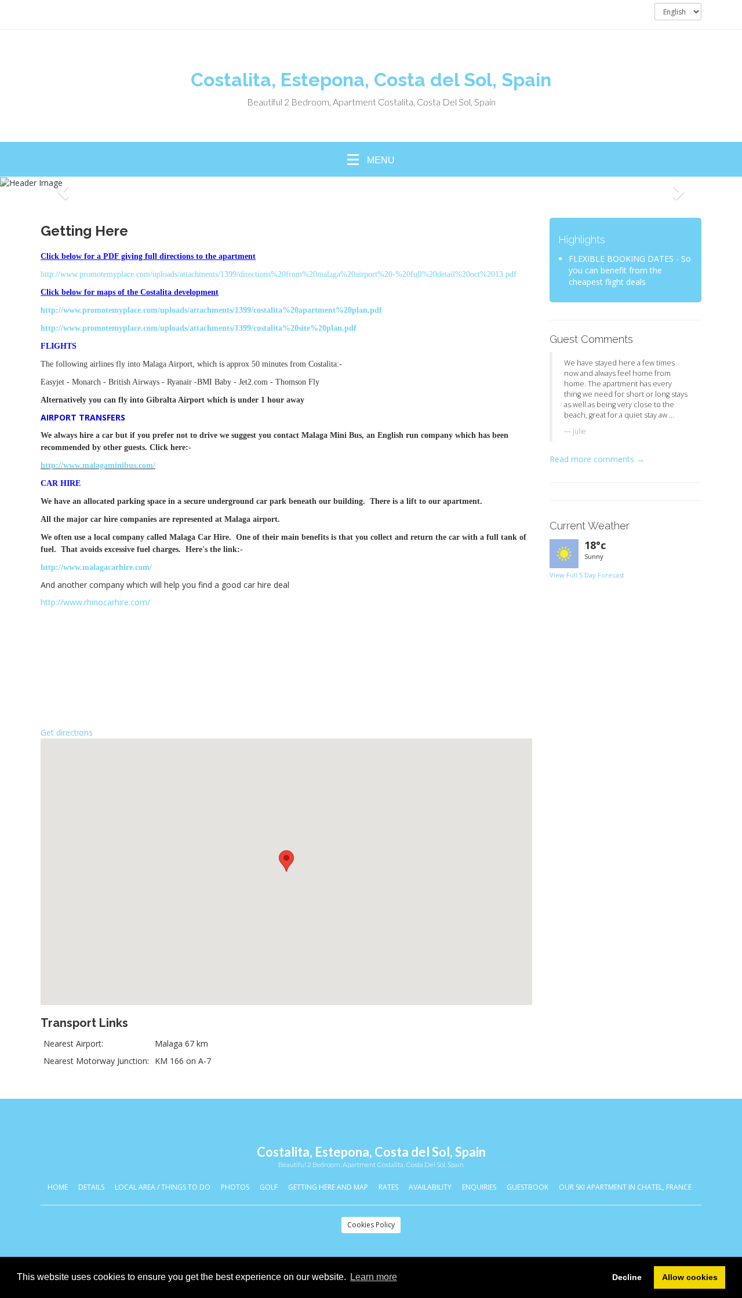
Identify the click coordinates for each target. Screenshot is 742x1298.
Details (91, 1187)
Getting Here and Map (328, 1187)
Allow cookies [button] (690, 1277)
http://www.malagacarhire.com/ (96, 567)
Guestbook (527, 1187)
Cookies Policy (371, 1225)
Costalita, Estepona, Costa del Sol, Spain (371, 80)
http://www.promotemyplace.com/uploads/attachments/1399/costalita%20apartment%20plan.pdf (211, 310)
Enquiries (479, 1187)
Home (58, 1187)
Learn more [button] (373, 1277)
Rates (388, 1187)
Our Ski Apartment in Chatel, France (625, 1187)
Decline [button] (627, 1277)
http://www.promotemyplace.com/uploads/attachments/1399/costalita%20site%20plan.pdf (199, 328)
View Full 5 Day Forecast (587, 575)
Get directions (67, 732)
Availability (430, 1187)
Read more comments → (597, 459)
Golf (269, 1187)
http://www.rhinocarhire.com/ (95, 602)
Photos (235, 1187)
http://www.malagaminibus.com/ (98, 465)
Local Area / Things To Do (162, 1187)
